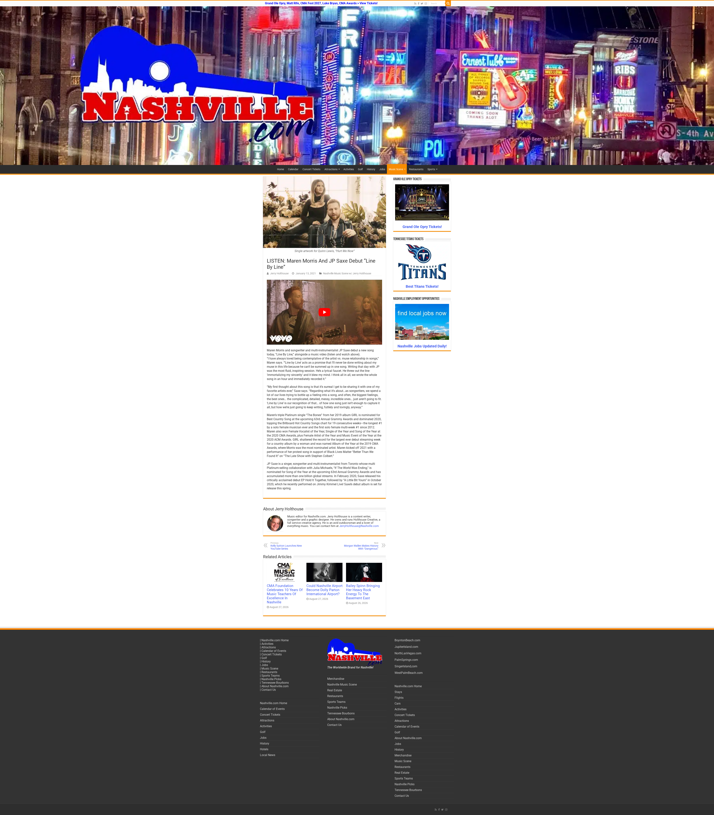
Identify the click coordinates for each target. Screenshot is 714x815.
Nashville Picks (271, 679)
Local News (267, 755)
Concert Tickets (311, 169)
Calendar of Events (273, 651)
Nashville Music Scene (342, 684)
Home (280, 169)
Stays (398, 692)
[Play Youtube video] (324, 312)
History (371, 169)
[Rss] (415, 3)
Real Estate (334, 690)
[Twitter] (422, 3)
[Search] (448, 3)
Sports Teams (270, 675)
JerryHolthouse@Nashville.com (359, 526)
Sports (431, 169)
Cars (398, 703)
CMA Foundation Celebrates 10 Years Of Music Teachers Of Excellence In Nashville (285, 594)
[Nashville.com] (357, 85)
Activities (348, 169)
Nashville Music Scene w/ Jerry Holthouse (347, 273)
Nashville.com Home (275, 640)
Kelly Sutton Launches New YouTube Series (286, 546)
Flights (399, 698)
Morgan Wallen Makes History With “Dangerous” (361, 546)
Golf (360, 169)
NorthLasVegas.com (408, 653)
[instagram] (425, 3)
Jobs (382, 169)
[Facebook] (418, 3)
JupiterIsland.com (406, 647)
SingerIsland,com (406, 666)
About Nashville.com (275, 686)
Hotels (264, 749)
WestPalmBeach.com (409, 673)
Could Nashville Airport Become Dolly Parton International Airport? (324, 590)
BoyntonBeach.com (407, 640)
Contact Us (268, 690)
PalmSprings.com (406, 660)
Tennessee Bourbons (275, 682)
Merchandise (335, 679)
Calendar (293, 169)
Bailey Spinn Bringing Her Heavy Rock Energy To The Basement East (363, 592)
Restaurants (416, 169)
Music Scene (396, 169)
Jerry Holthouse (279, 273)
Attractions (330, 169)
